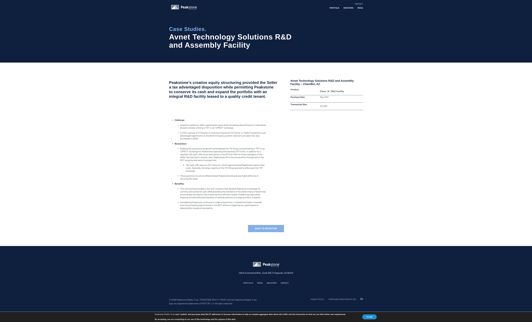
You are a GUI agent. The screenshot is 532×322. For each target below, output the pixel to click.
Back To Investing (266, 228)
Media (260, 283)
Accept (369, 316)
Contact (285, 283)
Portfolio (248, 283)
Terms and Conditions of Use (342, 299)
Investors (271, 283)
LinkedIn (361, 298)
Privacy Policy (317, 299)
